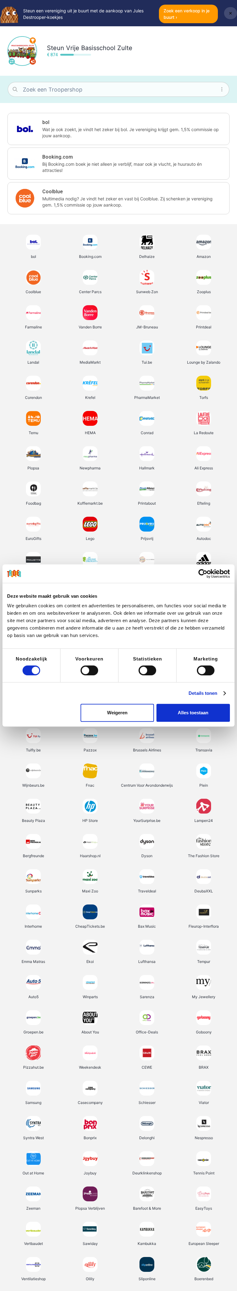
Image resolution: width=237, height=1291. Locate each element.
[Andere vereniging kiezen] (12, 61)
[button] (118, 129)
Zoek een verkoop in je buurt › (187, 14)
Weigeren (117, 712)
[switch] (89, 670)
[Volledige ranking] (33, 40)
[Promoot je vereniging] (33, 61)
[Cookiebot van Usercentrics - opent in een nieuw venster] (203, 573)
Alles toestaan (193, 712)
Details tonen (203, 693)
